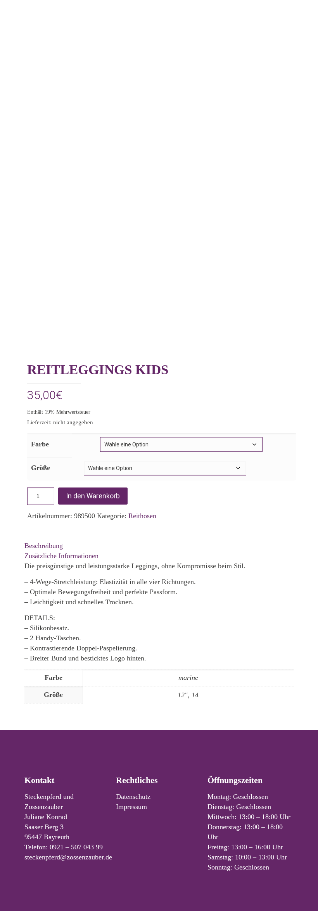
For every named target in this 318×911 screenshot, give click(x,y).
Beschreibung (43, 546)
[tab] (159, 546)
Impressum (131, 807)
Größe (40, 468)
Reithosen (142, 516)
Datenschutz (133, 796)
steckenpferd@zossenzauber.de (68, 857)
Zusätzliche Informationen (61, 556)
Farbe (40, 444)
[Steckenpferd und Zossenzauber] (159, 30)
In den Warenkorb (93, 496)
